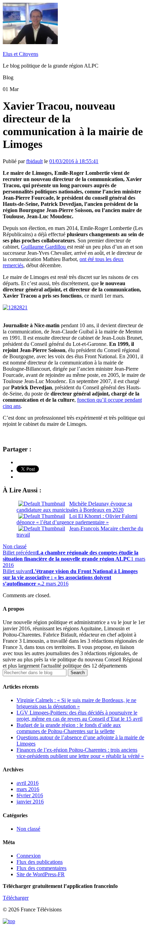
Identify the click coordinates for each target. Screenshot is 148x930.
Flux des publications (40, 862)
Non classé (15, 546)
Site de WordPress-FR (41, 874)
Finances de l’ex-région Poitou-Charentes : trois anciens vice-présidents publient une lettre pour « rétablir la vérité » (80, 753)
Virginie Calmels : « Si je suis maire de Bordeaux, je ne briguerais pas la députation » (76, 703)
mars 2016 (28, 789)
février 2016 (30, 795)
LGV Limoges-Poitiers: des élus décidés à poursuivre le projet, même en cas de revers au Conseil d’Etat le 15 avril (79, 716)
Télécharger (16, 898)
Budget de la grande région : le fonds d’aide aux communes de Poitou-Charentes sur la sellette (69, 728)
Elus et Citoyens (20, 54)
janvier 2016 (30, 801)
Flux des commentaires (41, 868)
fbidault (34, 161)
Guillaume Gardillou (44, 247)
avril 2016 (28, 783)
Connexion (29, 856)
